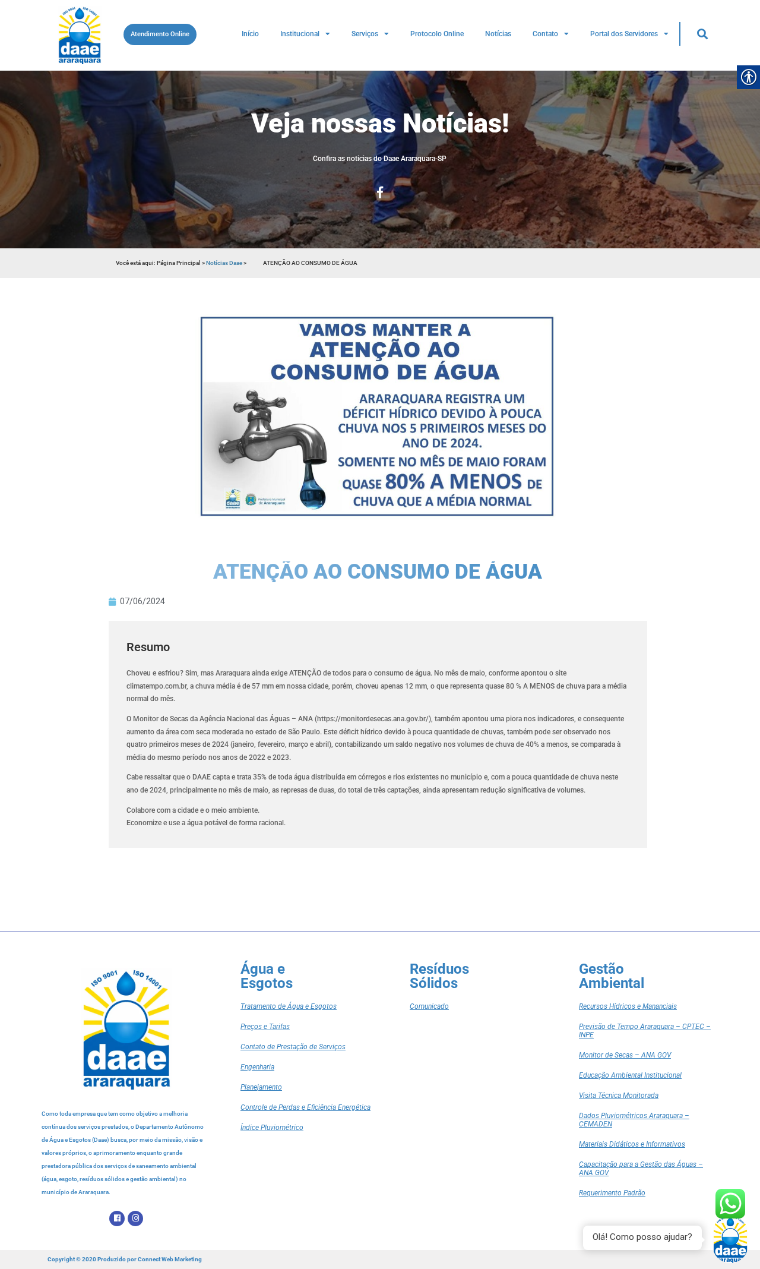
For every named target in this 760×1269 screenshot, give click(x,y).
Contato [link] (545, 34)
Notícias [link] (498, 34)
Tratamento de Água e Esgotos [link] (288, 1006)
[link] (80, 35)
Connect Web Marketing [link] (170, 1259)
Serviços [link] (365, 34)
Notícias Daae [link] (224, 263)
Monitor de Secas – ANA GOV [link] (625, 1055)
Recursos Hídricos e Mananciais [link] (628, 1006)
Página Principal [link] (179, 263)
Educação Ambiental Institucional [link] (630, 1075)
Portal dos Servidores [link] (624, 34)
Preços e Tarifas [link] (265, 1026)
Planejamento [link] (261, 1087)
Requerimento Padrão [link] (612, 1193)
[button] (702, 33)
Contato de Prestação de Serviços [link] (293, 1047)
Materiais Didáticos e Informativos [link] (632, 1144)
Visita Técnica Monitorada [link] (618, 1095)
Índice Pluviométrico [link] (271, 1127)
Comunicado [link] (429, 1006)
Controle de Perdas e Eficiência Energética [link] (305, 1107)
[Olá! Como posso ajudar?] (730, 1239)
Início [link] (250, 34)
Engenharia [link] (257, 1067)
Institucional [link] (299, 34)
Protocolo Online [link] (437, 34)
